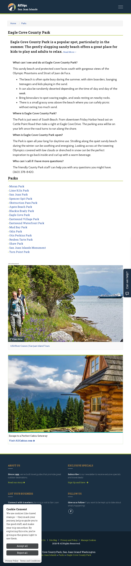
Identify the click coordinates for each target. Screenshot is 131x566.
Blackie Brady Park (21, 211)
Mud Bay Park (18, 227)
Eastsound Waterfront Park (26, 223)
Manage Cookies (88, 540)
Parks (23, 23)
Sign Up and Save (77, 482)
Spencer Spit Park (20, 198)
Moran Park (16, 186)
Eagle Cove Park (19, 215)
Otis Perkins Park (20, 235)
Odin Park (15, 231)
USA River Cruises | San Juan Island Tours (30, 345)
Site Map (53, 540)
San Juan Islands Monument (27, 247)
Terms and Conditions (30, 560)
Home (13, 23)
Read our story (15, 482)
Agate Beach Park (20, 206)
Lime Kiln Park (19, 190)
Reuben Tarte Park (21, 239)
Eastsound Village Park (24, 219)
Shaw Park (16, 243)
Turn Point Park (19, 252)
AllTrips (22, 5)
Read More (69, 52)
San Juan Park (18, 194)
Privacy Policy (11, 560)
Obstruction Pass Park (23, 202)
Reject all (22, 552)
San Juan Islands (27, 9)
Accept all (22, 545)
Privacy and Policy (68, 540)
